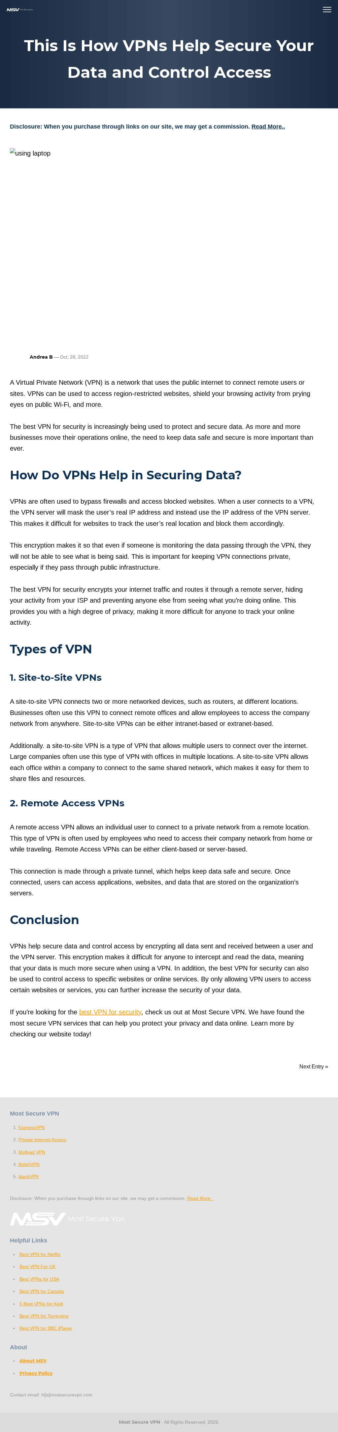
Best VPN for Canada (41, 1291)
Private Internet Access (42, 1139)
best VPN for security (110, 1012)
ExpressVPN (31, 1127)
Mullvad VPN (31, 1152)
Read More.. (268, 126)
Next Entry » (313, 1066)
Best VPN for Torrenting (44, 1316)
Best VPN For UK (37, 1266)
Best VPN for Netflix (39, 1254)
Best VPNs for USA (39, 1279)
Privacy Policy (35, 1373)
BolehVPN (29, 1164)
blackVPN (28, 1176)
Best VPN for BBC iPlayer (45, 1328)
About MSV (33, 1361)
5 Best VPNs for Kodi (41, 1303)
